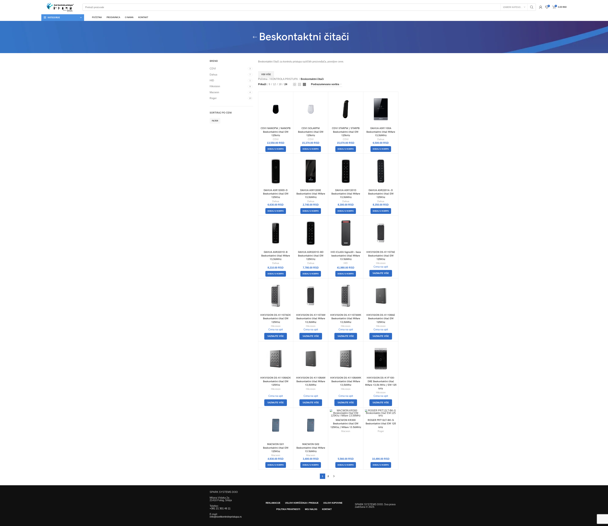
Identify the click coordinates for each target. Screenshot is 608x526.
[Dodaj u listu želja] (289, 105)
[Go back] (255, 37)
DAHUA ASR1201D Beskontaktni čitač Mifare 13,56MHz (345, 194)
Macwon (275, 455)
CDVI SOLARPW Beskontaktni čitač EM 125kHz (310, 132)
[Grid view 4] (304, 84)
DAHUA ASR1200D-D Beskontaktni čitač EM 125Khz (275, 194)
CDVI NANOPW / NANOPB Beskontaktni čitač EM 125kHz (276, 132)
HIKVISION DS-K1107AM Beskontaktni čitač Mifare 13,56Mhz (310, 319)
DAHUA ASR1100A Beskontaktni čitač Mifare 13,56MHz (380, 132)
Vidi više (266, 74)
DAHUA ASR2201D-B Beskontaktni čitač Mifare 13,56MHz (275, 256)
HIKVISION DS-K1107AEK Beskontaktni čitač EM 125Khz (275, 319)
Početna (263, 79)
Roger (381, 431)
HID (346, 263)
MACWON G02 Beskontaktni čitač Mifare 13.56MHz (310, 448)
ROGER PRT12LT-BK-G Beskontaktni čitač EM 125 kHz (381, 424)
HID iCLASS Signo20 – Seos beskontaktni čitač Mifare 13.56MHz (346, 256)
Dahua (380, 139)
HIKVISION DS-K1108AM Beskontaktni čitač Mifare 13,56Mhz (310, 381)
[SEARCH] (532, 7)
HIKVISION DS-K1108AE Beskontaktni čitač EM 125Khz (380, 319)
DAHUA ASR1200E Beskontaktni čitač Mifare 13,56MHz (310, 194)
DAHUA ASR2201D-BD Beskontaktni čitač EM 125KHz (310, 256)
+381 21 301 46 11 (220, 508)
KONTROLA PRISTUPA (284, 79)
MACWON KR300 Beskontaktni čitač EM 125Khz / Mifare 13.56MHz (345, 424)
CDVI (276, 139)
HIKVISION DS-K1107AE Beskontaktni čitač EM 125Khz (380, 256)
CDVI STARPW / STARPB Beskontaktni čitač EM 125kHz (346, 132)
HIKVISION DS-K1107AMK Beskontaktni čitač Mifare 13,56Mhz (345, 319)
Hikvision (381, 263)
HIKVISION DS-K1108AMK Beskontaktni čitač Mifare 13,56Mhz (345, 381)
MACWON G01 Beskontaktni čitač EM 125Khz (275, 448)
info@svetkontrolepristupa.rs (226, 516)
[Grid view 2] (294, 84)
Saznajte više (381, 273)
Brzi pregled (289, 98)
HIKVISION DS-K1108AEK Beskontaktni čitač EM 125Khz (275, 381)
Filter (215, 121)
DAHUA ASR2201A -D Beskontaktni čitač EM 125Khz (380, 194)
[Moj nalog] (541, 7)
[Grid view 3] (299, 84)
